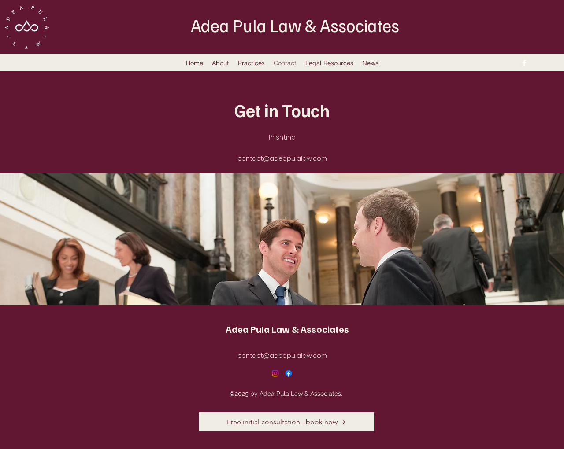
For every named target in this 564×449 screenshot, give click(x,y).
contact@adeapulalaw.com (282, 158)
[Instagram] (275, 373)
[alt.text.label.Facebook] (524, 63)
